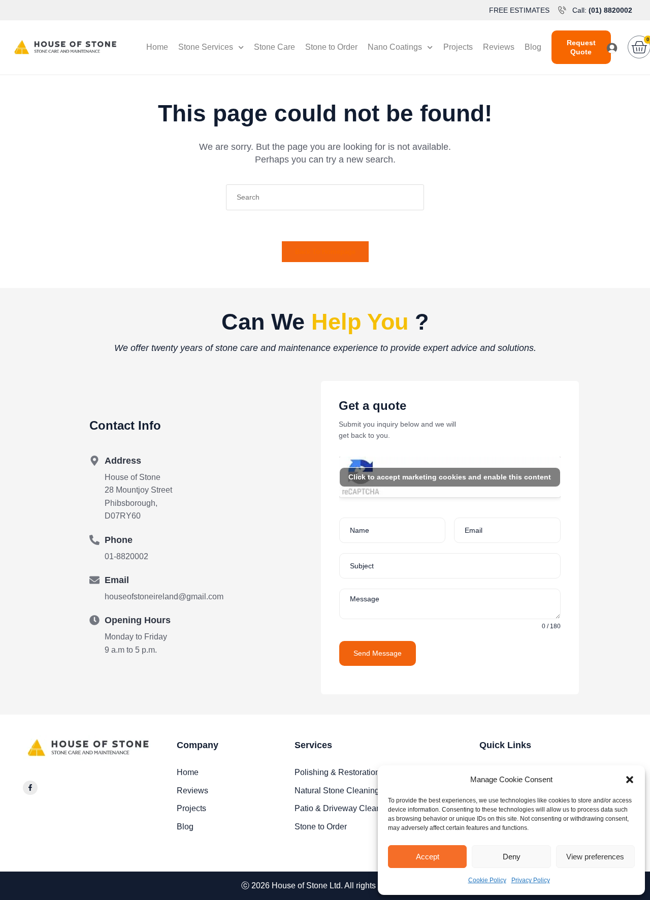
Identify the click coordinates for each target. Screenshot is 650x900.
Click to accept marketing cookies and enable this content (449, 477)
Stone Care (274, 47)
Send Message (377, 653)
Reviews (498, 47)
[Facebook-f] (30, 788)
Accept (427, 856)
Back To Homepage (325, 251)
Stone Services (205, 47)
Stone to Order (331, 47)
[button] (630, 780)
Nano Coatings (395, 47)
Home (157, 47)
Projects (458, 47)
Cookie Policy (487, 880)
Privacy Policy (530, 880)
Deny (512, 856)
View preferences (595, 856)
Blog (533, 47)
